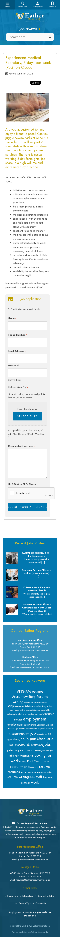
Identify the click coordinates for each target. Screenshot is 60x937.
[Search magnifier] (50, 37)
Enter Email (13, 365)
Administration (31, 706)
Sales (32, 777)
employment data (18, 724)
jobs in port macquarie (24, 750)
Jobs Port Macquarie (21, 756)
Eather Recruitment (41, 925)
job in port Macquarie (36, 738)
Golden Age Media (39, 932)
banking (42, 706)
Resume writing (17, 776)
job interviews (34, 745)
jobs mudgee (47, 750)
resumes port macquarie (29, 772)
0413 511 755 (34, 856)
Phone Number (17, 335)
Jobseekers (27, 896)
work (35, 782)
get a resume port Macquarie (26, 728)
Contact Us (41, 903)
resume (44, 766)
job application (41, 734)
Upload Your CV (18, 387)
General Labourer (37, 724)
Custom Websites (19, 932)
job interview (17, 745)
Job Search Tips (23, 903)
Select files (27, 416)
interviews (24, 734)
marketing (22, 761)
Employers (12, 896)
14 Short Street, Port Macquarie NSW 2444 (30, 852)
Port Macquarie (38, 761)
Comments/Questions (21, 446)
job (33, 733)
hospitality (14, 734)
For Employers (37, 7)
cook (39, 714)
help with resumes (45, 728)
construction (32, 714)
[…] (43, 562)
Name (12, 318)
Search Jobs (22, 7)
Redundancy (33, 767)
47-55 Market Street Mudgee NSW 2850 (30, 873)
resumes (14, 771)
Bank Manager (34, 710)
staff (39, 776)
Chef (20, 713)
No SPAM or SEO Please (22, 484)
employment (34, 719)
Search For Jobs (46, 896)
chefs (25, 714)
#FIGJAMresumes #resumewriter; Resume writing (30, 697)
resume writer (45, 772)
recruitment (19, 766)
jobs (47, 744)
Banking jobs (24, 710)
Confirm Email (14, 380)
